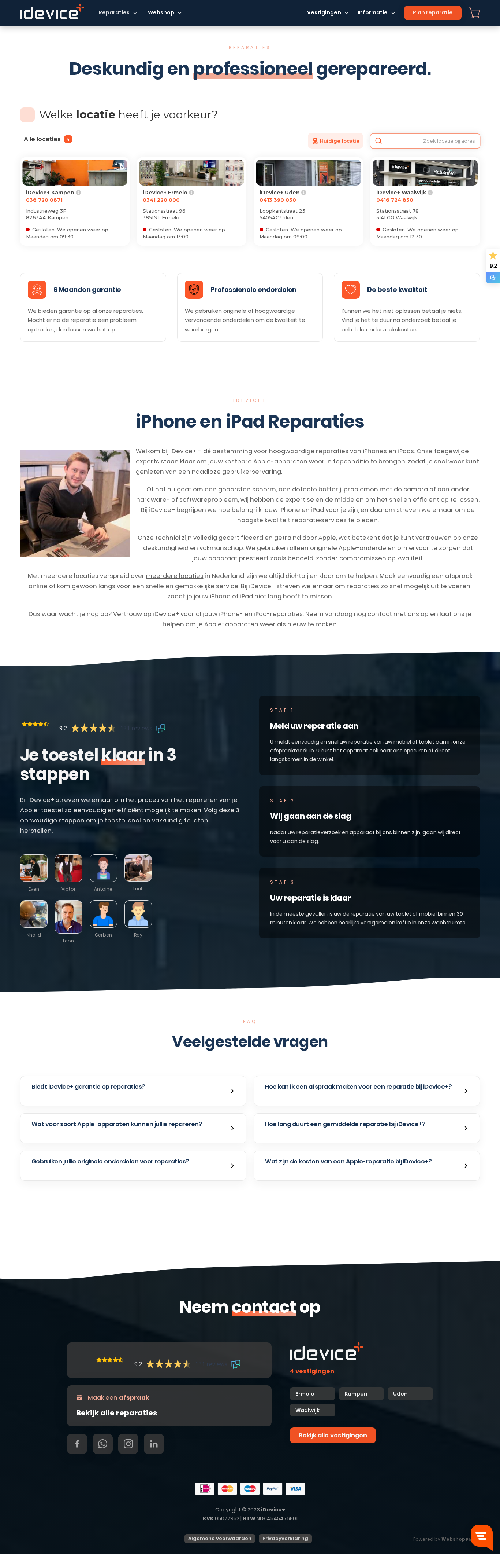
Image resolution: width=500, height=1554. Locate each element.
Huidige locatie (339, 141)
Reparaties (114, 12)
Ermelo (304, 1393)
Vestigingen (324, 12)
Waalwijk (307, 1410)
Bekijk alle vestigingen (333, 1435)
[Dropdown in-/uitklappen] (135, 13)
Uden (400, 1393)
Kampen (356, 1393)
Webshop (161, 12)
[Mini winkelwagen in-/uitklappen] (474, 12)
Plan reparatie (433, 12)
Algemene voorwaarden (219, 1538)
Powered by (443, 1539)
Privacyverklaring (285, 1538)
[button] (133, 1091)
